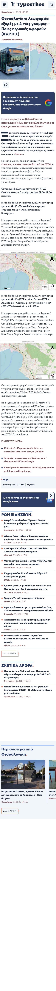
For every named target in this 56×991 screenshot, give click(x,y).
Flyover (31, 484)
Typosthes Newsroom (11, 39)
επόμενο (51, 495)
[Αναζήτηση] (51, 4)
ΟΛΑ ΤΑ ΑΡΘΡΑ (9, 653)
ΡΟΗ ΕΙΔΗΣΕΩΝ (16, 514)
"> (22, 102)
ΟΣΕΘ (21, 484)
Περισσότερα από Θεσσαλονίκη (17, 752)
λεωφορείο (9, 484)
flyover (18, 154)
